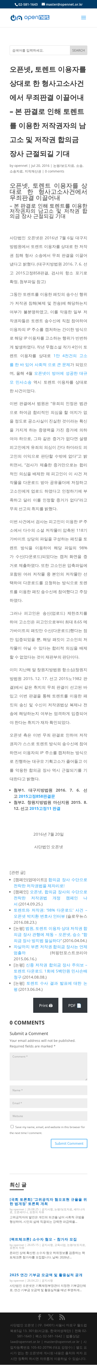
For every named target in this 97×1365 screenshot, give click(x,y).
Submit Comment (69, 1143)
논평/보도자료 (63, 165)
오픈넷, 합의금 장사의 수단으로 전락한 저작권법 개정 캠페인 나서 (50, 898)
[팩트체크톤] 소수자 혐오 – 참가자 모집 (43, 1239)
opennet (21, 165)
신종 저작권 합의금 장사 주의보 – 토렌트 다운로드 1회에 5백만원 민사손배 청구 (50, 971)
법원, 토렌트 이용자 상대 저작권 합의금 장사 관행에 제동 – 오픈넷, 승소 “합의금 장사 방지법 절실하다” (50, 934)
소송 (79, 165)
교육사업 (60, 1245)
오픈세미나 (21, 1212)
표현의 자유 (36, 1212)
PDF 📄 (74, 1005)
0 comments (54, 171)
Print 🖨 (46, 1005)
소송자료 (16, 171)
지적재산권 (33, 171)
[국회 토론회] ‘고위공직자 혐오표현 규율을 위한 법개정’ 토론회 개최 (48, 1201)
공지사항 (47, 1209)
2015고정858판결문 (37, 796)
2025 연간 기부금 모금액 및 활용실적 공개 (46, 1274)
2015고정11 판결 (45, 808)
